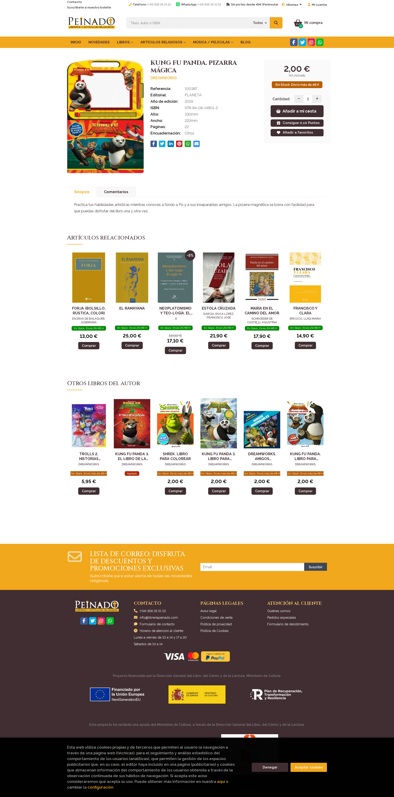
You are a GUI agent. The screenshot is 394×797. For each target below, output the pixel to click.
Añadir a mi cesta (299, 111)
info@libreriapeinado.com (159, 617)
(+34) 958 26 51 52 (159, 4)
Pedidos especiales (281, 617)
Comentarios (116, 192)
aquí (221, 781)
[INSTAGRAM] (311, 42)
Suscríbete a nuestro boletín (89, 7)
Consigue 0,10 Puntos (301, 123)
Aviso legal (208, 611)
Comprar (89, 345)
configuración (100, 787)
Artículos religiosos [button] (161, 42)
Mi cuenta (319, 4)
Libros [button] (124, 42)
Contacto (74, 2)
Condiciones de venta (216, 617)
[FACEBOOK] (294, 42)
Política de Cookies (214, 631)
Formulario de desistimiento (288, 624)
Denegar (270, 767)
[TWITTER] (302, 42)
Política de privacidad (216, 624)
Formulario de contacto (157, 624)
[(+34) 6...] (320, 42)
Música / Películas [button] (212, 42)
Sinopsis (82, 192)
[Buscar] (276, 23)
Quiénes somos (278, 611)
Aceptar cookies (309, 767)
